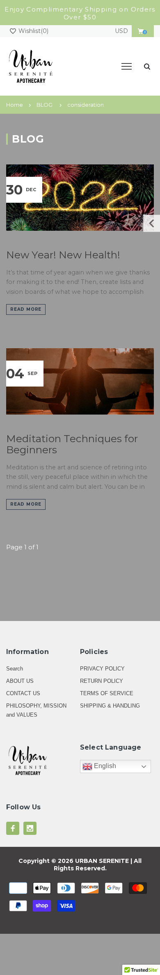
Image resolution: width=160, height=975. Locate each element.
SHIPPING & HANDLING (110, 706)
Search (14, 669)
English (104, 765)
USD (121, 31)
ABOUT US (20, 681)
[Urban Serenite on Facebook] (12, 828)
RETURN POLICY (101, 681)
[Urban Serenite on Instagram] (30, 828)
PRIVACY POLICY (102, 669)
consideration (85, 104)
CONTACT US (23, 693)
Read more (25, 309)
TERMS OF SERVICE (106, 693)
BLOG (45, 104)
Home (14, 104)
